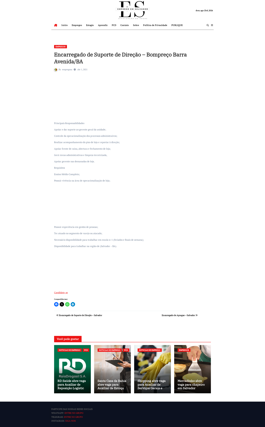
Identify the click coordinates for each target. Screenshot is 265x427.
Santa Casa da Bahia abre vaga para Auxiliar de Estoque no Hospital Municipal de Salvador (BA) (112, 390)
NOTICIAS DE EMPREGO (69, 350)
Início (64, 25)
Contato (124, 25)
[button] (212, 25)
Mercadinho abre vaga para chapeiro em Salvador (191, 384)
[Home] (55, 25)
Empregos (77, 25)
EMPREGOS (60, 46)
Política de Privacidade (155, 25)
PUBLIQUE (177, 25)
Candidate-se (61, 292)
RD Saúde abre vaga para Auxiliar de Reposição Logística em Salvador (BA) (72, 386)
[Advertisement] (127, 100)
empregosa (67, 69)
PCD (114, 25)
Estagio (90, 25)
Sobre (136, 25)
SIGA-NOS (70, 420)
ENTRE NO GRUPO (74, 413)
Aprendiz (103, 25)
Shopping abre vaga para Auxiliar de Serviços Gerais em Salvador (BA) (152, 386)
